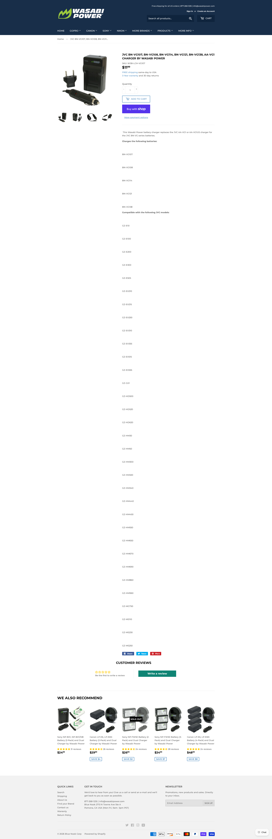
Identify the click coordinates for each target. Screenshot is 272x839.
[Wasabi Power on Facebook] (132, 825)
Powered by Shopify (95, 834)
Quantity (127, 84)
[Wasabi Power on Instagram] (137, 825)
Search (60, 792)
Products (164, 30)
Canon (90, 30)
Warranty (62, 811)
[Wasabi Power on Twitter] (127, 825)
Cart (208, 18)
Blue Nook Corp (73, 834)
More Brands (141, 30)
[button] (64, 749)
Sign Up (209, 803)
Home (60, 30)
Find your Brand (65, 803)
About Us (62, 800)
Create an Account (206, 11)
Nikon (121, 30)
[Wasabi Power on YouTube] (143, 825)
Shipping (62, 796)
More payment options (136, 117)
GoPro (74, 30)
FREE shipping (130, 72)
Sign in (190, 11)
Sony (106, 30)
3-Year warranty (130, 75)
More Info (185, 30)
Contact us (62, 807)
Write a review (157, 673)
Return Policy (64, 815)
